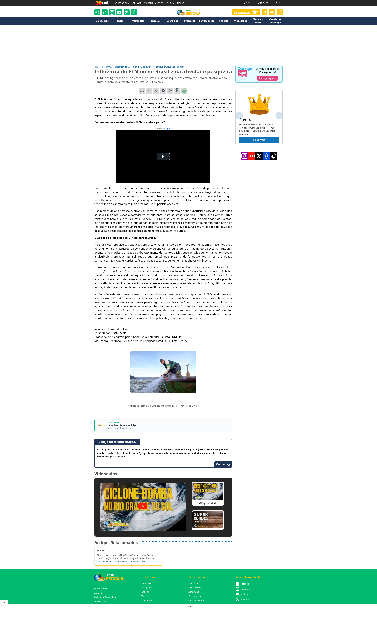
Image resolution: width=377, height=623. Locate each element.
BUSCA (246, 3)
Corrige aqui (194, 596)
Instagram (246, 589)
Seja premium (242, 12)
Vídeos (144, 596)
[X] (127, 12)
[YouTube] (251, 156)
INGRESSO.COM (121, 3)
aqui (167, 128)
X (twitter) (245, 599)
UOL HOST (136, 3)
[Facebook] (266, 156)
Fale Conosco (147, 600)
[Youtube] (119, 12)
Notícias (145, 591)
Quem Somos (100, 588)
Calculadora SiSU (196, 600)
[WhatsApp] (97, 12)
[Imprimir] (142, 91)
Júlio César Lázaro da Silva (122, 424)
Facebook (245, 583)
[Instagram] (112, 12)
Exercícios (193, 583)
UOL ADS (181, 3)
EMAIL (279, 3)
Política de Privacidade (105, 597)
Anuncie (98, 592)
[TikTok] (105, 12)
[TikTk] (273, 156)
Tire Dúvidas (194, 587)
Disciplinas (146, 587)
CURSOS (159, 3)
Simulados (193, 591)
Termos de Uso (101, 601)
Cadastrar (146, 583)
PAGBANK (148, 3)
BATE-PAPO (262, 3)
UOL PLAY (170, 3)
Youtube (245, 594)
